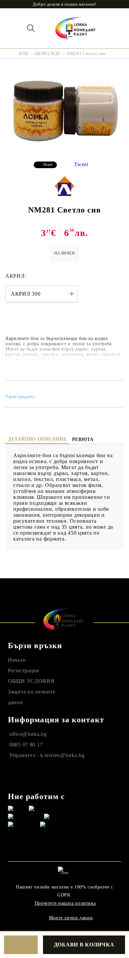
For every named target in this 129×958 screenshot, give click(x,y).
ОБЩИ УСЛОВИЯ (31, 681)
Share (48, 164)
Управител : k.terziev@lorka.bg (47, 755)
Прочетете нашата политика (65, 903)
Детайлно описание (37, 439)
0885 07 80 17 (26, 744)
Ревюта (83, 439)
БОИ (23, 53)
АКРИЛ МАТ (47, 53)
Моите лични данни (71, 917)
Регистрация (23, 670)
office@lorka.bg (28, 734)
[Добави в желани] (21, 944)
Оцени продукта (20, 396)
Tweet (81, 164)
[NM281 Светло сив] (64, 151)
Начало (16, 660)
